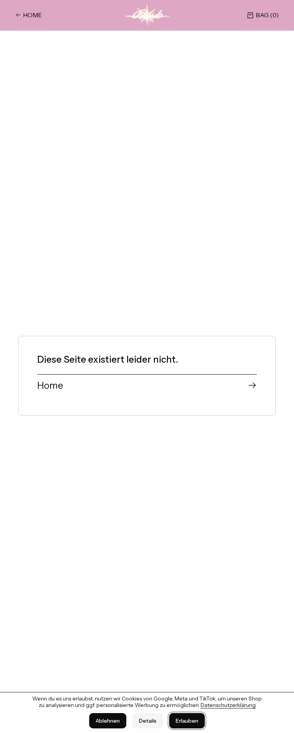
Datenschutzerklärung (228, 705)
